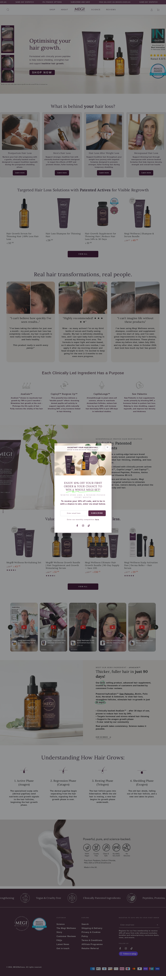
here (97, 519)
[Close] (107, 447)
